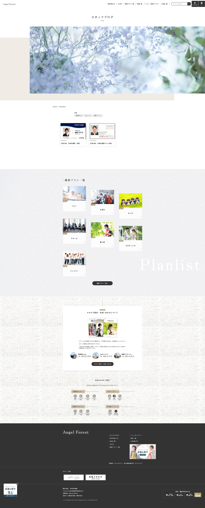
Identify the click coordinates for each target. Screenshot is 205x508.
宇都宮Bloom (78, 115)
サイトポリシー (119, 463)
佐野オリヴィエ (98, 115)
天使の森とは (111, 4)
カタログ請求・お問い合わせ (102, 364)
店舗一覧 (139, 4)
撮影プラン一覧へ (102, 283)
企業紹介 (111, 463)
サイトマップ (138, 463)
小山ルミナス (88, 115)
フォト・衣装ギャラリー (152, 4)
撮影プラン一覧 (129, 4)
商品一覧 (165, 4)
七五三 (120, 4)
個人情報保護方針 (129, 463)
